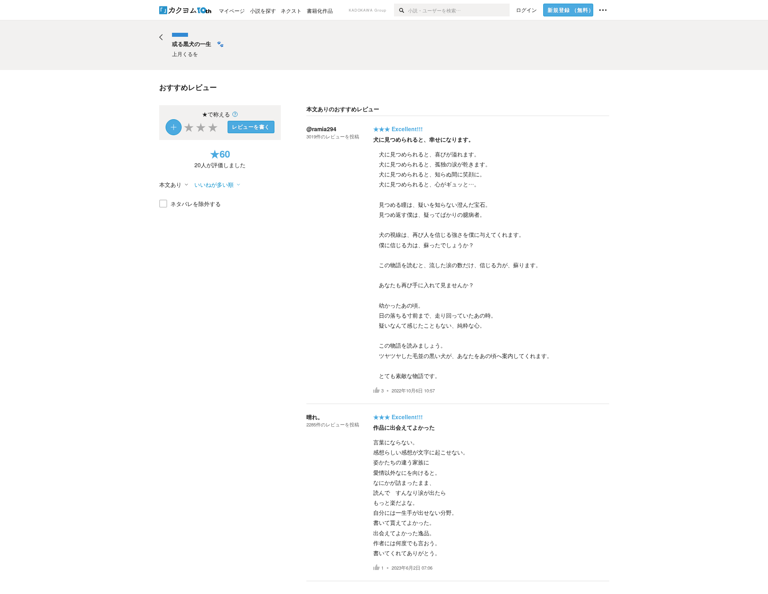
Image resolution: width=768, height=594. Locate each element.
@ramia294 (321, 129)
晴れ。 (314, 417)
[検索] (401, 10)
